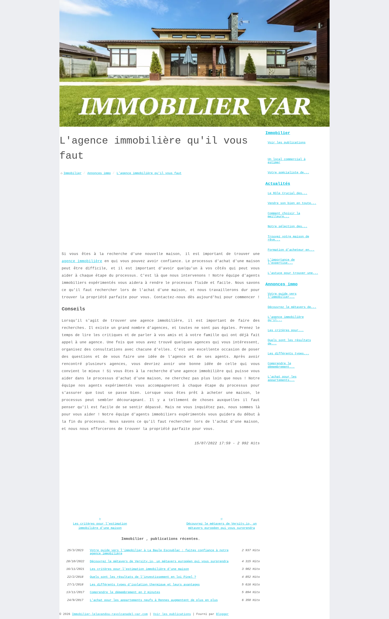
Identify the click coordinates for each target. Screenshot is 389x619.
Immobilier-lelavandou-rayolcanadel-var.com (110, 614)
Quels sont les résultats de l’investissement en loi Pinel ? (143, 576)
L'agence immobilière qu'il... (286, 318)
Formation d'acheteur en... (291, 250)
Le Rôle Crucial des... (287, 193)
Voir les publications (286, 142)
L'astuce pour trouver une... (293, 273)
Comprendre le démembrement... (281, 365)
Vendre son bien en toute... (292, 203)
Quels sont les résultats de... (289, 341)
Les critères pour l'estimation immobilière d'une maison (100, 526)
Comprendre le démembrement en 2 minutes (125, 592)
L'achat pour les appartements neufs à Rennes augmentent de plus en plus (154, 600)
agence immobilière (82, 261)
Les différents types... (288, 353)
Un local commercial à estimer (286, 160)
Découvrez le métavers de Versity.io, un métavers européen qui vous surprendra (221, 526)
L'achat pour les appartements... (282, 378)
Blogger (222, 614)
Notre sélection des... (287, 226)
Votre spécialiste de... (288, 172)
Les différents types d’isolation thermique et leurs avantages (145, 584)
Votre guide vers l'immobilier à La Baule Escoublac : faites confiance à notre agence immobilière (159, 552)
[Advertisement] (160, 209)
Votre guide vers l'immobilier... (282, 295)
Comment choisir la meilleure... (284, 214)
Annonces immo (99, 173)
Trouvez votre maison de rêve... (288, 238)
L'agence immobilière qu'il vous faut (149, 173)
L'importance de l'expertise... (281, 261)
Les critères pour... (286, 330)
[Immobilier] (194, 63)
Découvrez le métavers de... (292, 307)
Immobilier (72, 173)
